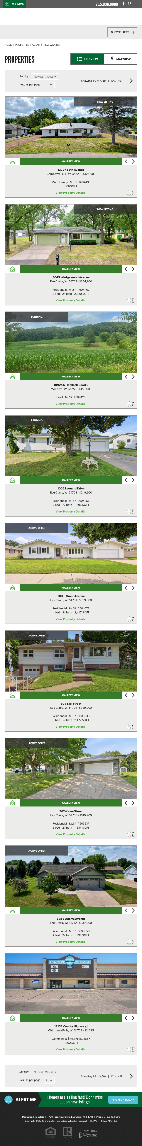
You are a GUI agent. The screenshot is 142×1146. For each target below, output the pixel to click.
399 (120, 81)
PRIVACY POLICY (108, 1120)
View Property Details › (71, 193)
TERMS (93, 1120)
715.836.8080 (107, 4)
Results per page (29, 84)
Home (8, 44)
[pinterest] (129, 3)
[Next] (133, 161)
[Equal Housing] (50, 1133)
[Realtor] (67, 1132)
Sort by (23, 76)
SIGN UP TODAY (123, 1099)
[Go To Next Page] (130, 81)
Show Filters (120, 32)
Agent (36, 44)
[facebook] (123, 3)
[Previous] (126, 161)
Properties (22, 44)
